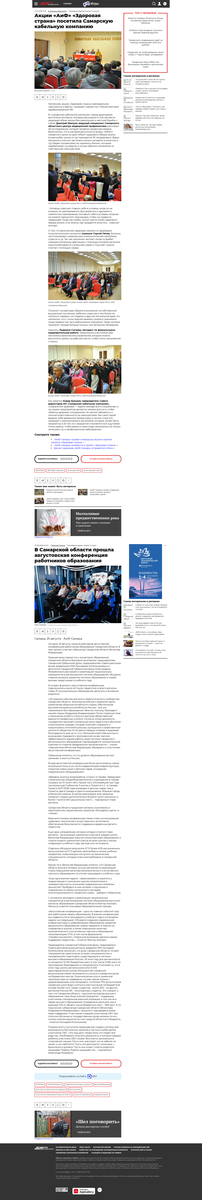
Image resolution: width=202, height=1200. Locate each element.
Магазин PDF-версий (102, 1147)
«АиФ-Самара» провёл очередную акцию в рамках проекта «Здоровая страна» (81, 441)
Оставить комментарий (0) (101, 459)
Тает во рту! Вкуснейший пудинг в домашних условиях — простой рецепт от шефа (150, 643)
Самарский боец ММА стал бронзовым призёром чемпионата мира (145, 64)
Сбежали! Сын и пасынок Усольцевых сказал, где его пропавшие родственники (151, 91)
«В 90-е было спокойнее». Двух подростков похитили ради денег (149, 633)
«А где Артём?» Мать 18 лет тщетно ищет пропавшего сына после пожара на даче (150, 81)
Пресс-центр (84, 1147)
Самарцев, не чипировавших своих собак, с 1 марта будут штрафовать (146, 53)
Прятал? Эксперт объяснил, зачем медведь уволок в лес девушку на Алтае (150, 118)
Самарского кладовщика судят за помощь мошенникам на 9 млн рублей (145, 42)
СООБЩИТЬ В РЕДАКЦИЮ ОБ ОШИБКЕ (106, 1153)
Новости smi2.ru (43, 537)
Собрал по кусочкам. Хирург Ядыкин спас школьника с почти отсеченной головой (151, 607)
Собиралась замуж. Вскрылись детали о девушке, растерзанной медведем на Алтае (149, 616)
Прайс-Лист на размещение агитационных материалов (103, 1150)
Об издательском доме (66, 1147)
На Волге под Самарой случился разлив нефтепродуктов (145, 31)
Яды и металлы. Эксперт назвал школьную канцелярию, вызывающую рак (148, 127)
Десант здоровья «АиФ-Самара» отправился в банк (83, 448)
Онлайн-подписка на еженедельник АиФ (132, 1147)
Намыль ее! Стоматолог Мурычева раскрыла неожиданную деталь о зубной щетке (150, 100)
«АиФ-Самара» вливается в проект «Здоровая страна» (85, 445)
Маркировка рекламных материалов (72, 1153)
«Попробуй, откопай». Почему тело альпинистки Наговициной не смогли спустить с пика (150, 652)
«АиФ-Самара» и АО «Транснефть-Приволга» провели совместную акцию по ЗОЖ (61, 501)
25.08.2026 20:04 (41, 545)
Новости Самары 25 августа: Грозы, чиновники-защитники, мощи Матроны (145, 20)
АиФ (53, 91)
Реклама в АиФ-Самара (66, 1150)
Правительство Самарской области (62, 625)
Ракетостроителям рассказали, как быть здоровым (59, 491)
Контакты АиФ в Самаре (141, 1150)
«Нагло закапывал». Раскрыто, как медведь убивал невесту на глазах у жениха (150, 109)
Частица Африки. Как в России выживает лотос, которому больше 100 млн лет (150, 625)
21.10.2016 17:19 (40, 11)
